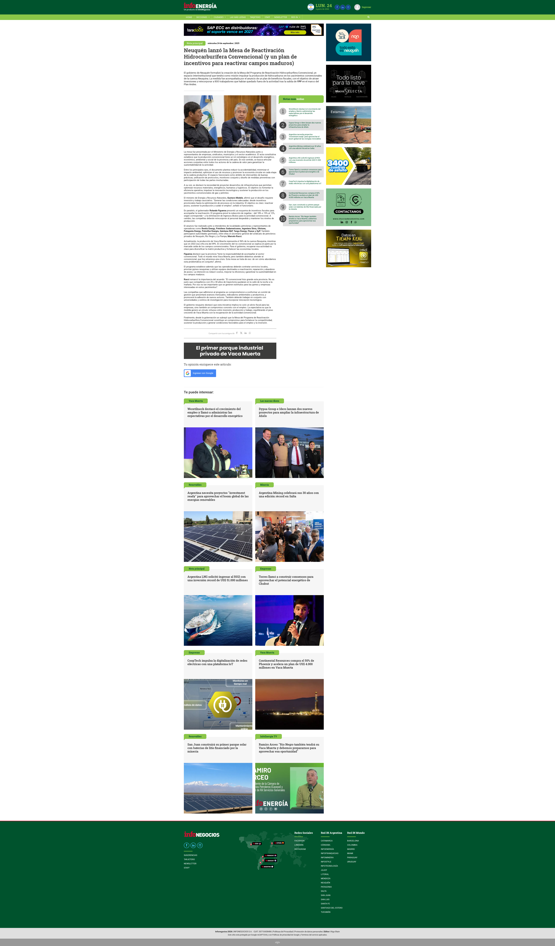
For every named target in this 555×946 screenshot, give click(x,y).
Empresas (265, 568)
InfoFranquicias (329, 853)
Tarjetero (255, 17)
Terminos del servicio (309, 935)
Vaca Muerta (196, 400)
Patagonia (326, 887)
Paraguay (352, 857)
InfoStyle (326, 862)
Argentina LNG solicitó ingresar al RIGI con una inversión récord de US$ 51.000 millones (305, 160)
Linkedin (298, 845)
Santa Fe (325, 903)
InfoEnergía (327, 849)
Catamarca (327, 841)
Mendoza (325, 878)
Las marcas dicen (269, 400)
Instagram (300, 849)
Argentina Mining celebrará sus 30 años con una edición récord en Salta (305, 147)
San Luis (325, 899)
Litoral (325, 874)
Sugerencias (190, 855)
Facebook (299, 841)
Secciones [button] (202, 17)
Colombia (352, 845)
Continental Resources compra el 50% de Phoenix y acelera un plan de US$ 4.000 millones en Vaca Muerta (304, 195)
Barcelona (353, 841)
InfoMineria (327, 857)
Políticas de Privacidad (283, 931)
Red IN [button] (294, 17)
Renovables (195, 484)
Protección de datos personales (308, 931)
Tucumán (325, 912)
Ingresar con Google (202, 373)
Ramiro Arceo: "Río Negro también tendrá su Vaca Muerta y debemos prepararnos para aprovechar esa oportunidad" (303, 219)
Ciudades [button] (219, 17)
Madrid (351, 849)
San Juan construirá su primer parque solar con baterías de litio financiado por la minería (305, 207)
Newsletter (280, 17)
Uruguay (351, 862)
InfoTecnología (329, 866)
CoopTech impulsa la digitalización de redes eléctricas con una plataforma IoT (305, 182)
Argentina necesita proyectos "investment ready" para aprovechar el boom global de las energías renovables (305, 136)
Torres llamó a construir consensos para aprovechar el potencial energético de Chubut (305, 171)
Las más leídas (238, 17)
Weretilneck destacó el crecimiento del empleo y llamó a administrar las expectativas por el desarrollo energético (305, 112)
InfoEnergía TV (268, 736)
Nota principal (195, 43)
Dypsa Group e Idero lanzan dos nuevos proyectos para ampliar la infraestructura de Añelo (305, 125)
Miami (350, 853)
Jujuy (324, 870)
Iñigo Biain (335, 931)
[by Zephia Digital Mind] (277, 942)
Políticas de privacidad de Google (285, 935)
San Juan (325, 895)
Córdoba (325, 845)
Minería (264, 484)
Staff (267, 17)
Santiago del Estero (332, 908)
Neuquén (325, 882)
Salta (323, 891)
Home (189, 17)
